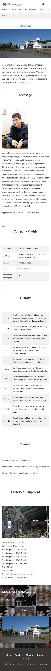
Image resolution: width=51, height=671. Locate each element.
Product (32, 9)
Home (4, 9)
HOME (6, 15)
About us (23, 9)
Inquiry (25, 610)
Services (13, 9)
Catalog (42, 9)
